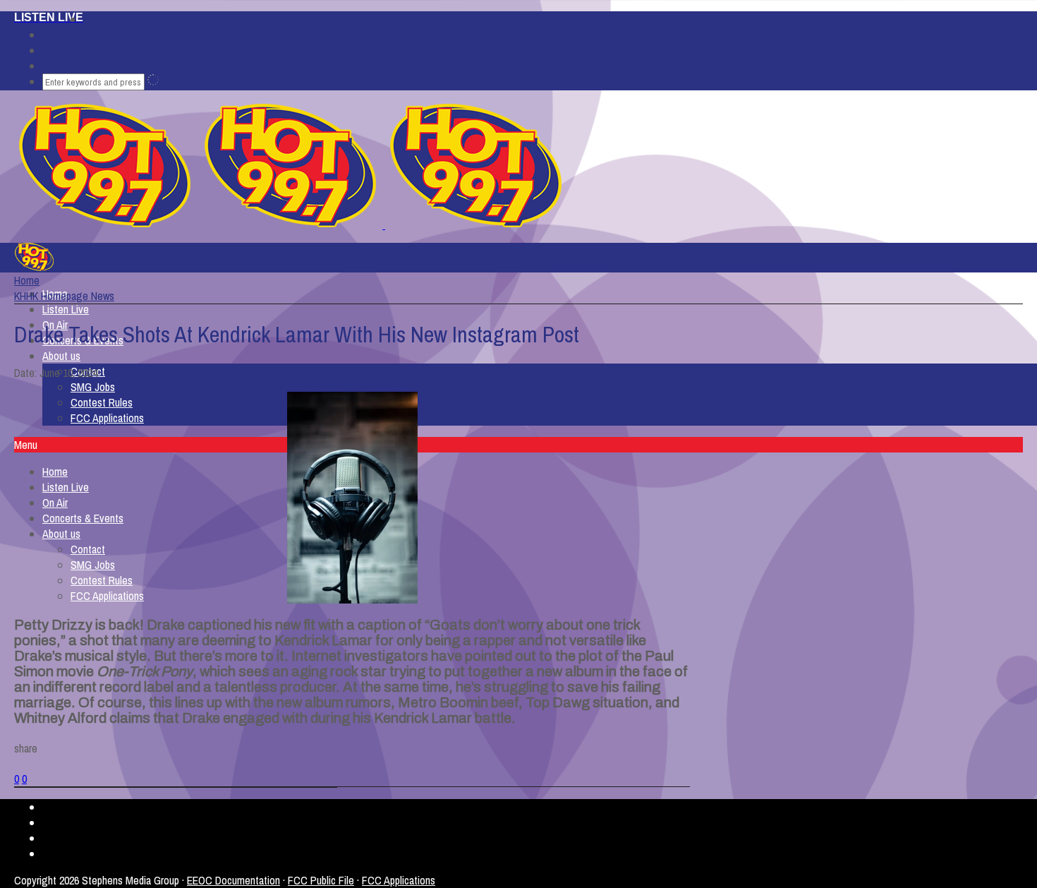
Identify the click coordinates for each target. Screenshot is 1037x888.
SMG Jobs (93, 387)
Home (55, 471)
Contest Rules (102, 402)
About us (61, 356)
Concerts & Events (82, 518)
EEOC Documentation (233, 880)
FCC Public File (321, 880)
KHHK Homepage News (64, 296)
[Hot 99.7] (384, 224)
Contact (88, 549)
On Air (55, 502)
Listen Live (65, 309)
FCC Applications (107, 418)
